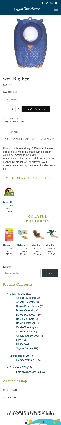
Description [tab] (12, 132)
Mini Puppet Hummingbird (52, 245)
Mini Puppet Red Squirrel (37, 245)
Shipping (9, 397)
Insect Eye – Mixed (9, 202)
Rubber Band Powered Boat (23, 245)
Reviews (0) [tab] (47, 139)
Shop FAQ (10, 390)
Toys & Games (18, 122)
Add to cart (36, 108)
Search (7, 266)
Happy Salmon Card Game (9, 245)
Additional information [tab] (20, 139)
